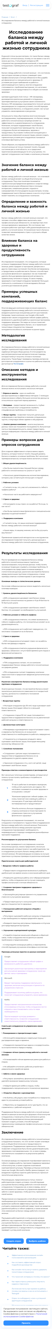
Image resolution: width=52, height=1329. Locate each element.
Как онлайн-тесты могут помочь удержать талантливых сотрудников (29, 1271)
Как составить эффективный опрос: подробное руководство (26, 1263)
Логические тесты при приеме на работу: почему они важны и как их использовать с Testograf (30, 1291)
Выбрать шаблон (37, 1241)
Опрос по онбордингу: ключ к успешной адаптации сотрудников (29, 1299)
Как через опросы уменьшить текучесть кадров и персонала (28, 1283)
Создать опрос (13, 1241)
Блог (13, 17)
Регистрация (36, 5)
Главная (5, 17)
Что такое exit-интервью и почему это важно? (31, 1277)
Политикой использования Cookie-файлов (25, 1315)
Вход (25, 5)
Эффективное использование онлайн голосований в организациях (27, 1256)
